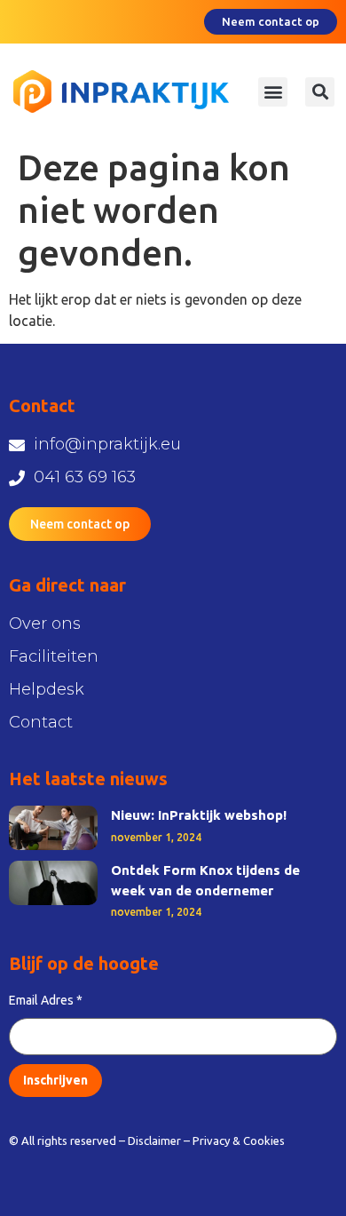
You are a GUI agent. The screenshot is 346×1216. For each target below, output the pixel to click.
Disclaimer (154, 1140)
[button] (272, 92)
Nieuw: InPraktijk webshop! (199, 815)
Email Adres (46, 1000)
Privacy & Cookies (239, 1140)
